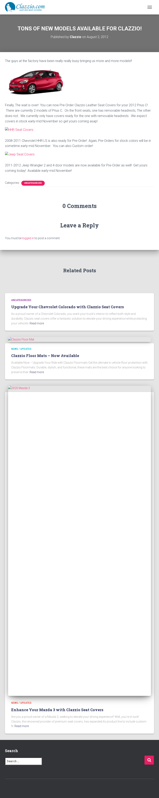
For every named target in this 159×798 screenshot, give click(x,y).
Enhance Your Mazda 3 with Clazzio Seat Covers (57, 709)
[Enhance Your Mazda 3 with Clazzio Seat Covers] (79, 540)
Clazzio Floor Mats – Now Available (45, 355)
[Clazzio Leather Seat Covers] (26, 7)
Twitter (76, 788)
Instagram (83, 788)
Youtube (90, 788)
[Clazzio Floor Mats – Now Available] (21, 339)
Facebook (68, 788)
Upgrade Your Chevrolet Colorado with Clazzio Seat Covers (67, 306)
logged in (28, 238)
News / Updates (21, 349)
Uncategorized (33, 183)
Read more (37, 323)
